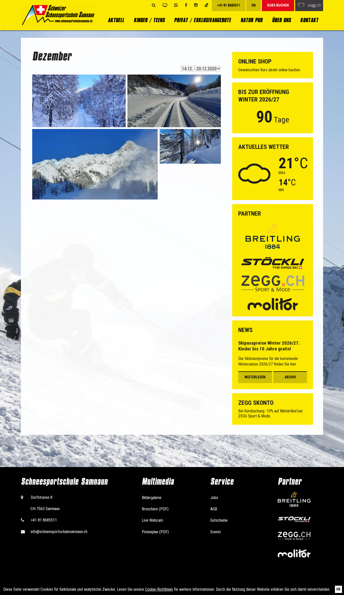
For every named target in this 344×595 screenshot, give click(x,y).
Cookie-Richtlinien (159, 589)
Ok (338, 589)
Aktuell (116, 20)
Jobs (214, 497)
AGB (213, 509)
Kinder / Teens (149, 20)
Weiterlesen (255, 377)
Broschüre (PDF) (155, 509)
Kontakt (309, 20)
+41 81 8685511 (44, 520)
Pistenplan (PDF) (155, 532)
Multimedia (158, 481)
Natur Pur (251, 20)
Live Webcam (152, 520)
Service (221, 481)
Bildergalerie (151, 497)
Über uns (281, 20)
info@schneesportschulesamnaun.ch (59, 531)
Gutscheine (219, 520)
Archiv (290, 377)
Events (215, 532)
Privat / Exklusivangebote (202, 20)
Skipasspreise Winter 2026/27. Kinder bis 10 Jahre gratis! (269, 346)
